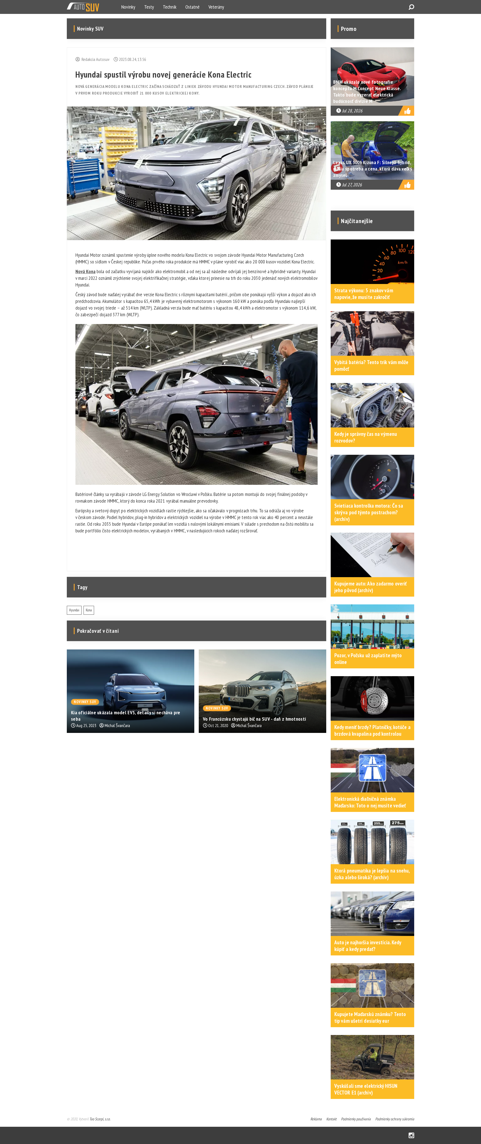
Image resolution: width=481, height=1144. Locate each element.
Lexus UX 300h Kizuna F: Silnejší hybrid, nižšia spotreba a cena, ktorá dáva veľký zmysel (372, 168)
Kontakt (331, 1118)
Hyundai (74, 610)
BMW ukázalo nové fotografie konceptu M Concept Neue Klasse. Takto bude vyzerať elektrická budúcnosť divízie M (367, 91)
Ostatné (192, 7)
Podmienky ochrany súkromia (394, 1118)
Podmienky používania (356, 1118)
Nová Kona (85, 271)
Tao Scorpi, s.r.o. (99, 1118)
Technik (169, 7)
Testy (149, 7)
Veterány (216, 7)
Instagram (411, 1135)
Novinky (128, 7)
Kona (89, 610)
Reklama (316, 1118)
